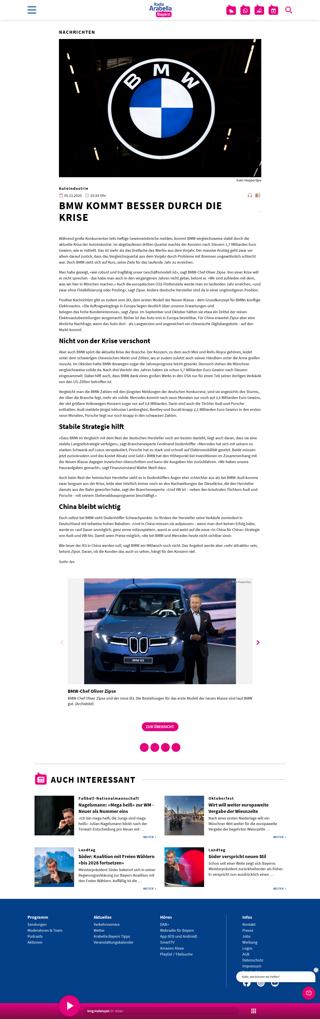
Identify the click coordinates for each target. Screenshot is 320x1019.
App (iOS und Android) (178, 936)
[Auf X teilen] (154, 747)
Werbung (249, 942)
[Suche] (289, 10)
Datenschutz (252, 960)
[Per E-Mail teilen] (176, 747)
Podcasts (35, 936)
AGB (245, 954)
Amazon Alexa (172, 948)
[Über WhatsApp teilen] (165, 747)
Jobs (246, 936)
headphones (249, 195)
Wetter (99, 930)
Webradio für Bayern (177, 930)
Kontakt (249, 924)
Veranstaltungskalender (113, 942)
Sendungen (37, 924)
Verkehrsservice (107, 924)
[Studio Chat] (245, 11)
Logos (247, 948)
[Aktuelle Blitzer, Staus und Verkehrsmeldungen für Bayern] (259, 11)
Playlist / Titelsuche (176, 954)
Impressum (251, 966)
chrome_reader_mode (257, 195)
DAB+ (164, 924)
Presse (247, 930)
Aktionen (34, 942)
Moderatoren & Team (44, 930)
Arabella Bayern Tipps (112, 936)
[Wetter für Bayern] (231, 11)
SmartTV (167, 942)
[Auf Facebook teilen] (144, 747)
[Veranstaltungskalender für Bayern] (273, 11)
